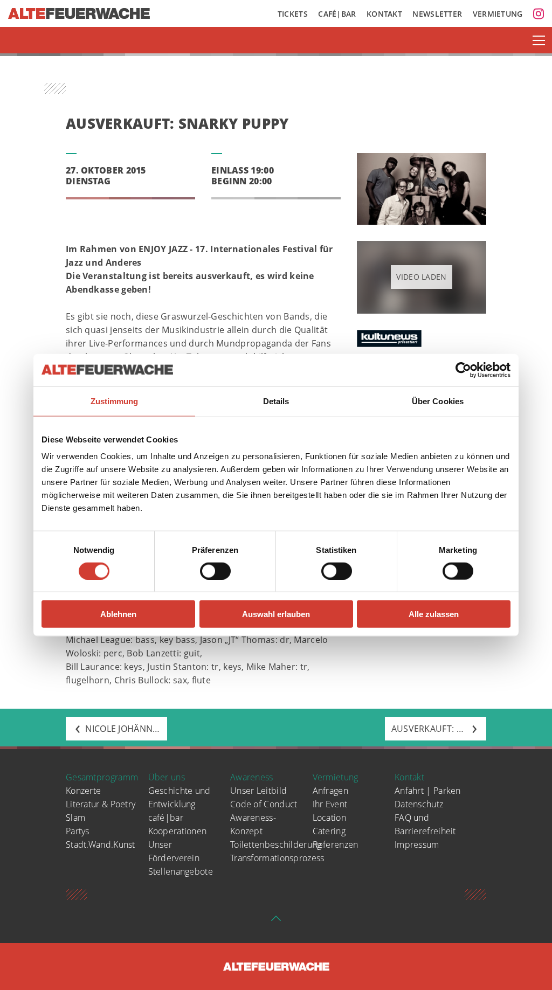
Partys (77, 831)
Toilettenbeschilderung (276, 844)
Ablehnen (118, 614)
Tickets (293, 14)
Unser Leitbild (258, 791)
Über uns (166, 777)
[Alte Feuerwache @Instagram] (538, 13)
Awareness (251, 777)
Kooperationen (177, 831)
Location (329, 817)
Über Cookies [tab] (438, 400)
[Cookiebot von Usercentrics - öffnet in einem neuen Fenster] (463, 370)
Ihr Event (330, 804)
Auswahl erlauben (276, 614)
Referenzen (335, 844)
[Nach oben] (276, 921)
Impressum (417, 844)
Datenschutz (419, 804)
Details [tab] (276, 400)
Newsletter (437, 14)
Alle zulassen (434, 614)
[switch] (215, 570)
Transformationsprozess (277, 858)
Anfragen (330, 791)
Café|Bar (337, 14)
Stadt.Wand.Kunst (100, 844)
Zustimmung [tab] (115, 400)
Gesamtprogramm (102, 777)
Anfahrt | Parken (428, 791)
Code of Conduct (264, 804)
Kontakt (384, 14)
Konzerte (83, 791)
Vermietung (498, 14)
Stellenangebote (180, 871)
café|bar (165, 817)
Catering (329, 831)
